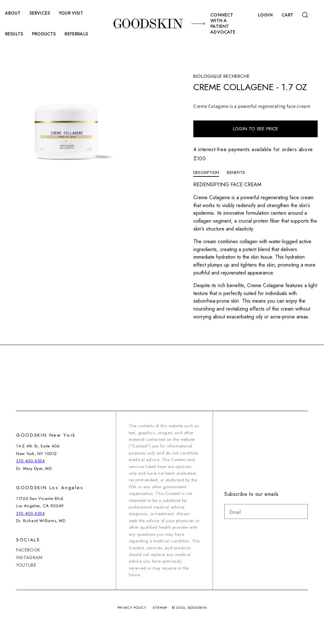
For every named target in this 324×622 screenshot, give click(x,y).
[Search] (305, 15)
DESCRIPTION (206, 172)
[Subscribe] (301, 511)
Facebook (28, 550)
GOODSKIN (197, 607)
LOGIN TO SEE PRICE (255, 128)
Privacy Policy (131, 607)
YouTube (26, 565)
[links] (148, 23)
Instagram (29, 557)
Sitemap (160, 607)
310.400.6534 (30, 461)
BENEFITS (236, 172)
